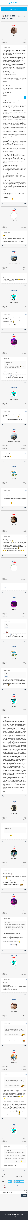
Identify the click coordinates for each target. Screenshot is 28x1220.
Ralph (14, 466)
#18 (25, 1023)
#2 (25, 232)
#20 (25, 1146)
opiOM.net (13, 2)
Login (11, 9)
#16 (25, 918)
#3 (25, 275)
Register (16, 9)
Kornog (14, 251)
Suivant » (18, 1181)
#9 (25, 536)
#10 (25, 585)
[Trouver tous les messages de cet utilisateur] (3, 203)
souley (14, 209)
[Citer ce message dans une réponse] (25, 203)
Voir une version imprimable (12, 1185)
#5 (25, 358)
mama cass (14, 24)
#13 (25, 717)
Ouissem (14, 290)
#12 (25, 670)
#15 (25, 870)
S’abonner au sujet (9, 1187)
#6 (25, 411)
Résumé (4, 587)
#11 (25, 621)
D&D (14, 1214)
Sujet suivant (15, 1174)
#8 (25, 490)
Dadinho (14, 801)
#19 (25, 1074)
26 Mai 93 (14, 956)
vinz (14, 846)
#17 (25, 979)
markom (14, 513)
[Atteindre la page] (22, 1181)
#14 (25, 825)
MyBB (14, 1216)
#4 (25, 314)
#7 (25, 453)
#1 (25, 47)
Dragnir (14, 999)
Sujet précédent (7, 1174)
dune (14, 1050)
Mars (14, 335)
